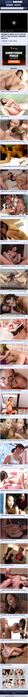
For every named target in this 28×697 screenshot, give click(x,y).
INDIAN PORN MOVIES (10, 696)
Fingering (4, 41)
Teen (10, 41)
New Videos (17, 5)
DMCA (14, 693)
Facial (15, 41)
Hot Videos (9, 5)
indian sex (11, 695)
